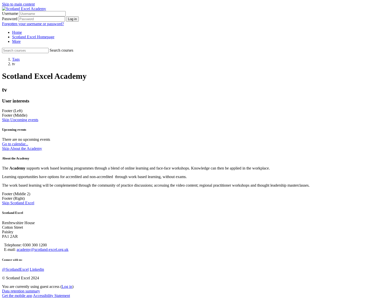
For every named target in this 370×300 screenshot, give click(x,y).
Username (10, 13)
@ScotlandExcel (15, 269)
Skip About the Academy (22, 148)
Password (9, 19)
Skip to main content (18, 4)
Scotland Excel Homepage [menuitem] (33, 37)
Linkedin (37, 269)
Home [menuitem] (17, 32)
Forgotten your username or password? (33, 24)
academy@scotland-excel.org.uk (42, 249)
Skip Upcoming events (20, 120)
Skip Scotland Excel (18, 203)
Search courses (61, 50)
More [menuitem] (16, 41)
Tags (16, 59)
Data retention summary (21, 291)
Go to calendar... (15, 144)
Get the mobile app (17, 295)
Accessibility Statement (51, 295)
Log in (67, 286)
